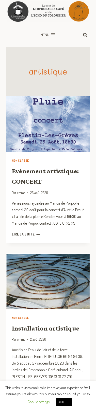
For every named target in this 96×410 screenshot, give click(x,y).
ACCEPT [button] (64, 402)
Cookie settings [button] (38, 401)
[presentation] (48, 124)
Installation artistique (45, 328)
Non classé (20, 160)
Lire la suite (26, 234)
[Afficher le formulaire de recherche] (85, 34)
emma (21, 193)
